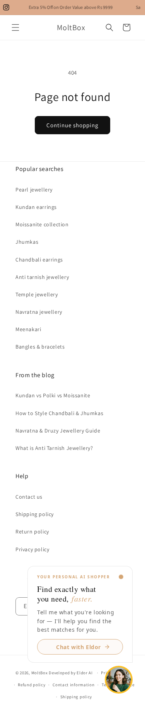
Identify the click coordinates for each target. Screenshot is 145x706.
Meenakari (28, 329)
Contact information (73, 684)
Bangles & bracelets (40, 346)
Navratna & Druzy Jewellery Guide (57, 430)
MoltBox (39, 672)
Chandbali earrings (39, 259)
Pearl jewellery (34, 189)
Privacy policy (32, 549)
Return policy (32, 531)
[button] (15, 27)
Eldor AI (85, 672)
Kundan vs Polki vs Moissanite (52, 395)
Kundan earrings (36, 206)
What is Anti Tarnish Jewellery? (54, 447)
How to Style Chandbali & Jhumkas (59, 413)
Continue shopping (72, 125)
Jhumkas (26, 241)
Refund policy (31, 684)
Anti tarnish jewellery (42, 277)
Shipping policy (34, 514)
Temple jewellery (36, 294)
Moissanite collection (42, 224)
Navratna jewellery (38, 311)
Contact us (29, 496)
